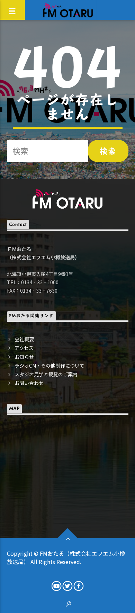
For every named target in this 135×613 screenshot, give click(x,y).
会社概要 (24, 339)
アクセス (24, 347)
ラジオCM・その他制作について (49, 365)
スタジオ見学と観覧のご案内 (46, 374)
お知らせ (24, 356)
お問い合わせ (29, 382)
